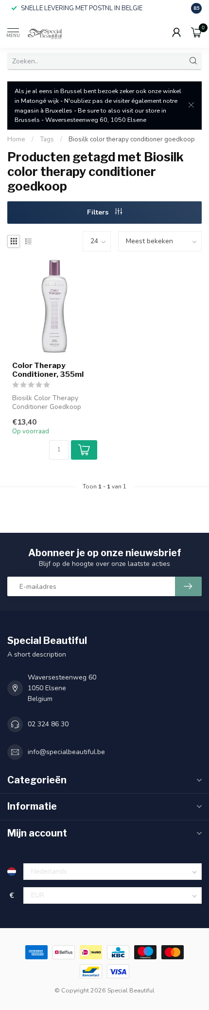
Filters (98, 212)
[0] (196, 32)
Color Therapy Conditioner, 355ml (48, 370)
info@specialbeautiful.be (66, 752)
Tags (47, 139)
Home (16, 139)
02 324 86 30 (48, 724)
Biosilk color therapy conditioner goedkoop (132, 139)
